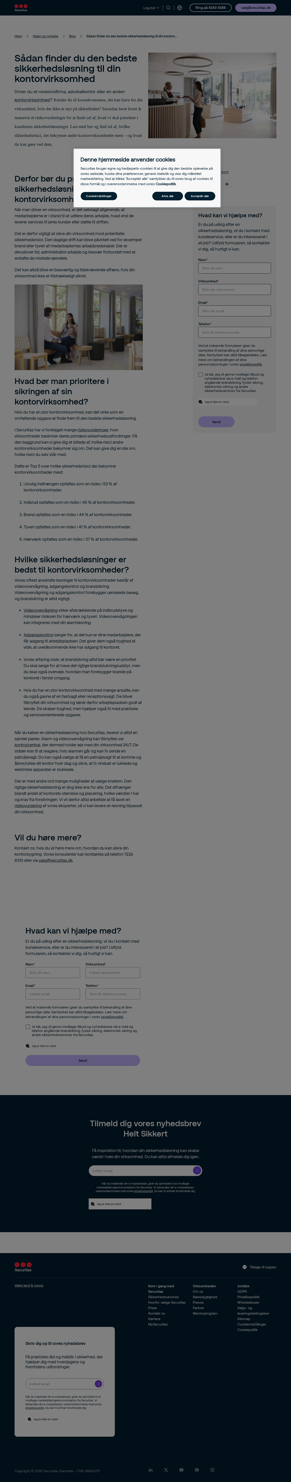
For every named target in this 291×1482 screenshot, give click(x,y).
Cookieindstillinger (99, 196)
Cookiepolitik (166, 184)
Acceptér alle (200, 196)
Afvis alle (168, 196)
